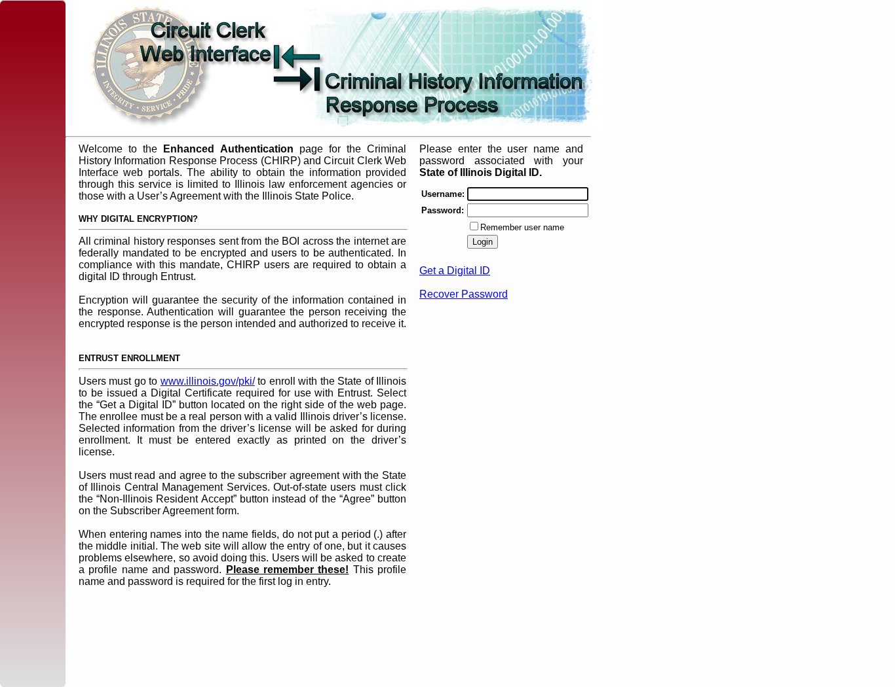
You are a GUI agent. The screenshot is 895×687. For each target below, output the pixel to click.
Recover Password (463, 294)
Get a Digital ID (454, 270)
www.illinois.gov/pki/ (208, 381)
